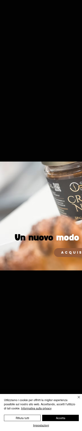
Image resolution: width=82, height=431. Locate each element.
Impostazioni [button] (41, 425)
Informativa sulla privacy (36, 408)
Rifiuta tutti (22, 418)
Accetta (60, 418)
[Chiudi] (76, 399)
